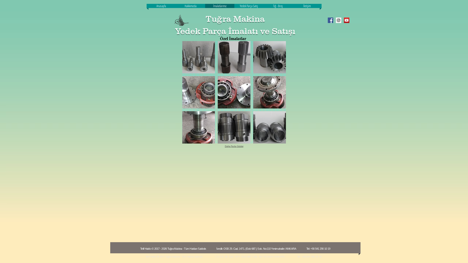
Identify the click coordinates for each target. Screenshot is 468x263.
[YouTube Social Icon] (346, 20)
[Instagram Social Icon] (338, 20)
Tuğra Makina (235, 19)
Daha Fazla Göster (234, 146)
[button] (198, 57)
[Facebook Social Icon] (330, 20)
